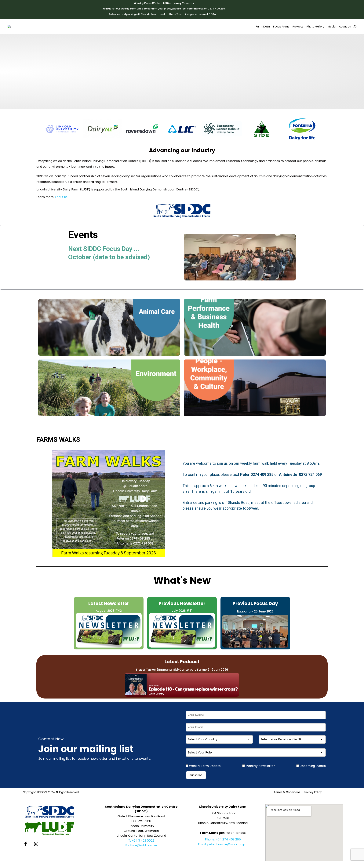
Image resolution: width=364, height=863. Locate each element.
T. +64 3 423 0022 (141, 840)
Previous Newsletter (182, 603)
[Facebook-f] (25, 844)
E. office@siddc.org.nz (141, 845)
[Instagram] (36, 844)
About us (60, 197)
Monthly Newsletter (260, 766)
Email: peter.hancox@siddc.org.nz (223, 844)
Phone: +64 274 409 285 (223, 839)
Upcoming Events (312, 766)
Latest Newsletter (108, 603)
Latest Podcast (182, 662)
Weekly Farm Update (204, 766)
